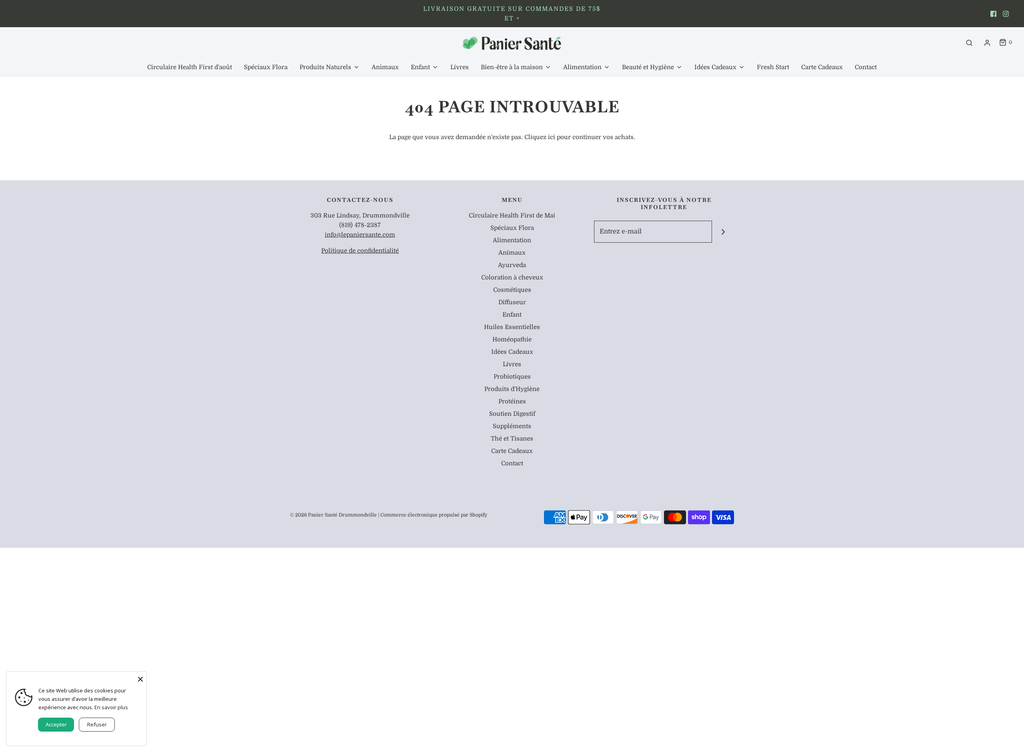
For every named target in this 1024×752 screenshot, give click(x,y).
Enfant (512, 314)
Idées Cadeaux (512, 351)
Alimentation (512, 240)
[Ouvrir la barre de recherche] (969, 42)
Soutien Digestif (512, 413)
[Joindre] (723, 232)
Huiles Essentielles (512, 327)
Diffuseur (512, 302)
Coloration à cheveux (512, 277)
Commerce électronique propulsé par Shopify (433, 515)
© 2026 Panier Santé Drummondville (333, 515)
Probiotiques (512, 376)
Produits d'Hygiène (512, 389)
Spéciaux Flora (266, 67)
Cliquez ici (539, 137)
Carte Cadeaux (822, 67)
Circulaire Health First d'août (189, 67)
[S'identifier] (987, 42)
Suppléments (512, 426)
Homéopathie (512, 339)
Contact (866, 67)
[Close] (140, 678)
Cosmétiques (512, 289)
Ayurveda (512, 265)
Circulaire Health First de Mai (512, 215)
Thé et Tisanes (512, 438)
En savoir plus (111, 707)
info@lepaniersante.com (360, 234)
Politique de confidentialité (360, 250)
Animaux (385, 67)
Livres (459, 67)
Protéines (512, 401)
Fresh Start (773, 67)
